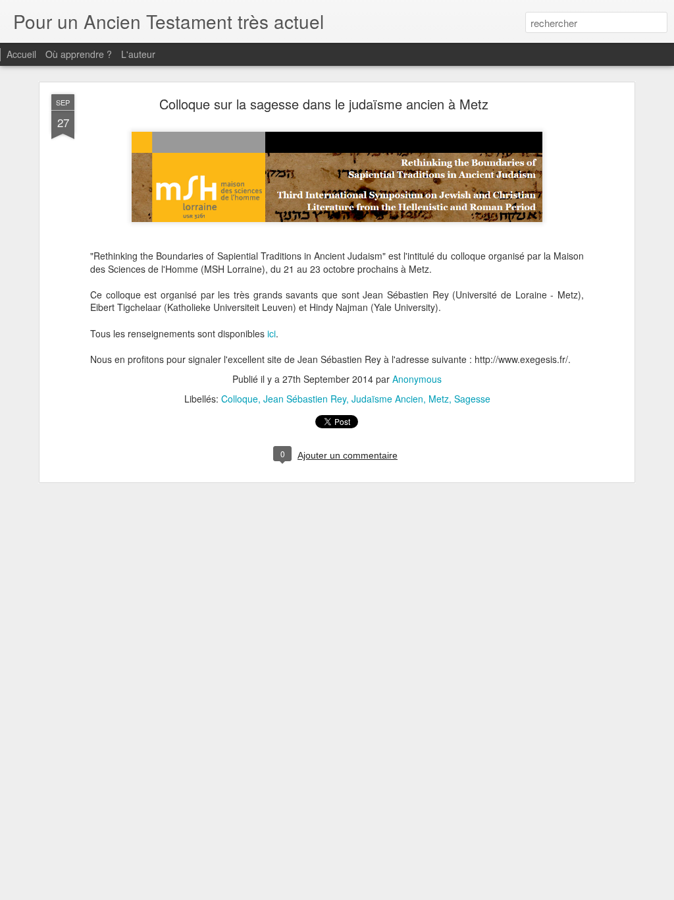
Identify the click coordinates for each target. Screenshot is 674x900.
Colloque (239, 398)
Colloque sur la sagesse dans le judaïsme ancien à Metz (323, 103)
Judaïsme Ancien (387, 398)
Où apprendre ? (78, 54)
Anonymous (417, 378)
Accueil (21, 54)
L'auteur (138, 54)
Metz (438, 398)
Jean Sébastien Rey (304, 398)
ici (271, 333)
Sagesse (472, 398)
